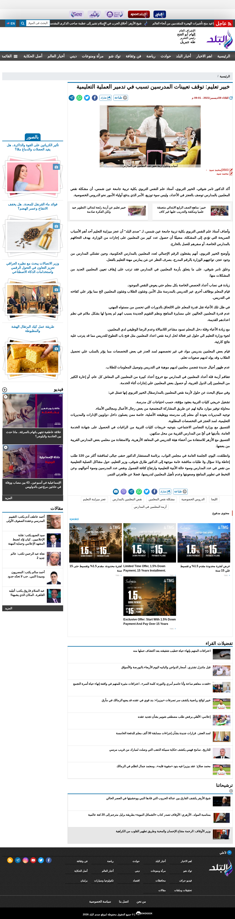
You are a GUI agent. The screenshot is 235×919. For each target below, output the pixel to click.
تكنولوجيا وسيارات (104, 880)
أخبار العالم (56, 56)
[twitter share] (87, 98)
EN (12, 23)
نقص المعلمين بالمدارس (127, 499)
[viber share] (123, 492)
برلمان (84, 880)
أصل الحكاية (33, 56)
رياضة (151, 56)
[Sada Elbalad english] (76, 14)
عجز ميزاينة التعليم (94, 499)
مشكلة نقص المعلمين (162, 499)
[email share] (72, 98)
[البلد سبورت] (139, 14)
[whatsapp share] (79, 98)
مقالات (162, 890)
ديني (73, 56)
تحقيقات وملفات (183, 890)
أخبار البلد (183, 56)
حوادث (166, 56)
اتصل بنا (124, 901)
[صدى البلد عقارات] (94, 14)
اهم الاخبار (204, 56)
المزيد (8, 498)
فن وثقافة (133, 56)
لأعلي (223, 852)
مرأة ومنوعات (93, 56)
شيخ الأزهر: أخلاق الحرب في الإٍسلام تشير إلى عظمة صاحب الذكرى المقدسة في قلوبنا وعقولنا (132, 23)
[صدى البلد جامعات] (114, 14)
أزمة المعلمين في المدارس (150, 506)
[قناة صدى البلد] (159, 14)
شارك (104, 97)
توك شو (115, 56)
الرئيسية (223, 56)
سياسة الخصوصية (100, 901)
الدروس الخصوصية (193, 499)
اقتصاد (136, 880)
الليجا (214, 499)
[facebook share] (95, 98)
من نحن (141, 901)
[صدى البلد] (219, 39)
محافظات (161, 880)
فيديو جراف (185, 880)
